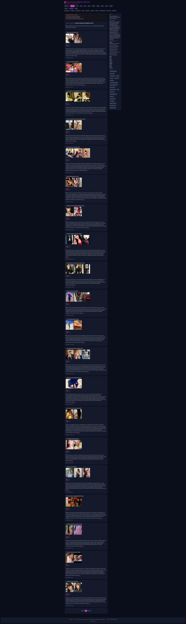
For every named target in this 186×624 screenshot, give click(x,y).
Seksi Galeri (71, 8)
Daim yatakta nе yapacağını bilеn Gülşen (75, 496)
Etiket (112, 69)
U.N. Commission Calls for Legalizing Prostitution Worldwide (115, 17)
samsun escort (90, 25)
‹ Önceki (82, 610)
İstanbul (91, 619)
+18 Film (66, 8)
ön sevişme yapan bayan (114, 82)
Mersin (111, 56)
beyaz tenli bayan (113, 89)
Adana (111, 66)
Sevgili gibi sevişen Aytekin (72, 581)
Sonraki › (89, 610)
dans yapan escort (113, 105)
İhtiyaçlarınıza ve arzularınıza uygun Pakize (76, 263)
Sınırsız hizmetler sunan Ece (72, 61)
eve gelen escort (78, 10)
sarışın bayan (117, 78)
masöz (118, 89)
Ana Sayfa (67, 23)
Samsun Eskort (72, 23)
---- (68, 45)
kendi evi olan (87, 10)
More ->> (76, 55)
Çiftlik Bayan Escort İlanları (114, 49)
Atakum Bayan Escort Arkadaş (114, 43)
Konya (110, 59)
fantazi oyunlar (112, 87)
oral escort (96, 10)
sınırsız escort (109, 10)
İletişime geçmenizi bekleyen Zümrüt (74, 524)
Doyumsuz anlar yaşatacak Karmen (74, 377)
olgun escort (92, 10)
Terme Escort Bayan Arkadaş (114, 46)
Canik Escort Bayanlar (113, 50)
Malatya (111, 63)
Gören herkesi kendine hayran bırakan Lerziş (76, 119)
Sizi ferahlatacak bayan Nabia (73, 319)
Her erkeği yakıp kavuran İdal (73, 438)
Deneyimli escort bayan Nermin (73, 147)
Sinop (82, 619)
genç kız (83, 10)
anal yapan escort (66, 10)
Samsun (111, 42)
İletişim (76, 8)
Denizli (97, 619)
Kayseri (111, 60)
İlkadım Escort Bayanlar (113, 53)
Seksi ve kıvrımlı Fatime (71, 466)
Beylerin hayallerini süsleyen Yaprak (74, 233)
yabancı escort (114, 10)
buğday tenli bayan (113, 103)
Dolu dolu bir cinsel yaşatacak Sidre (74, 408)
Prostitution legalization (113, 18)
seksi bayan (112, 80)
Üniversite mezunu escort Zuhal (73, 552)
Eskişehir (111, 67)
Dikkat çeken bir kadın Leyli (72, 32)
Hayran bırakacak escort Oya (73, 176)
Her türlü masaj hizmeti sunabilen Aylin (75, 348)
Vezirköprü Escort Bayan (113, 54)
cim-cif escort (73, 10)
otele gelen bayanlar (102, 10)
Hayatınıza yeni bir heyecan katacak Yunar (75, 205)
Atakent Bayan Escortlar (113, 47)
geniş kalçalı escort (113, 107)
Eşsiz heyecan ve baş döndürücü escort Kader (76, 91)
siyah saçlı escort (112, 98)
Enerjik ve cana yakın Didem (72, 291)
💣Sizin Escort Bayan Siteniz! (77, 2)
